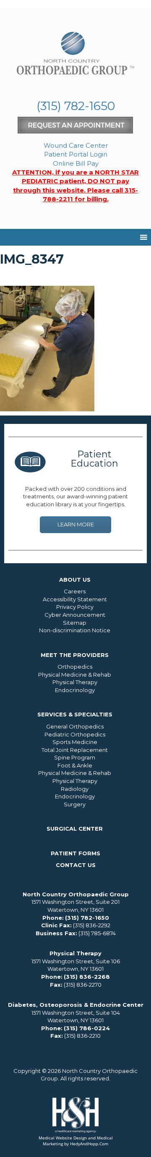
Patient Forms (75, 853)
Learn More (75, 524)
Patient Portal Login (75, 154)
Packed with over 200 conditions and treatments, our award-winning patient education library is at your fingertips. (75, 496)
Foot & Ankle (74, 765)
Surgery (75, 804)
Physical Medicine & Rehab (74, 674)
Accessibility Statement (75, 599)
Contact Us (76, 865)
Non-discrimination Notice (74, 630)
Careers (75, 591)
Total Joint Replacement (75, 750)
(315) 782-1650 (75, 106)
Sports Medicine (74, 742)
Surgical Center (75, 828)
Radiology (75, 788)
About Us (75, 579)
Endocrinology (75, 690)
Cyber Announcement (74, 614)
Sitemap (74, 622)
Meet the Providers (75, 655)
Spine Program (74, 757)
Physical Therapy (74, 682)
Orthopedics (74, 666)
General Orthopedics (75, 726)
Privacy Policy (75, 606)
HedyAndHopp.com (89, 1144)
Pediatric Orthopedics (74, 734)
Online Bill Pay (76, 163)
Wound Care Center (76, 145)
